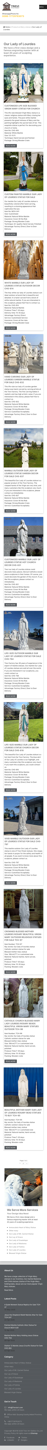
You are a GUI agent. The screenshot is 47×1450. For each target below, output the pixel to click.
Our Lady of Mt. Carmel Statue (21, 1234)
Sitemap (34, 1433)
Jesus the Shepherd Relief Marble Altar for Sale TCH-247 (23, 1316)
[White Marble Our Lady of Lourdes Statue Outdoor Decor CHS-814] (23, 260)
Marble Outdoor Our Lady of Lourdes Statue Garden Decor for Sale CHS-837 (21, 473)
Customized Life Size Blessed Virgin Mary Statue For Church (22, 107)
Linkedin (10, 1440)
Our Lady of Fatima (16, 1247)
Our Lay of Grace (16, 1237)
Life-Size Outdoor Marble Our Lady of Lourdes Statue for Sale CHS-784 (22, 656)
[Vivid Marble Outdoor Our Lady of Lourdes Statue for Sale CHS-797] (23, 816)
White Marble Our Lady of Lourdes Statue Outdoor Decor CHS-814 (22, 286)
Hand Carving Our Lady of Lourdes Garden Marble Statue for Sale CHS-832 (21, 379)
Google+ (24, 1440)
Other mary (13, 1231)
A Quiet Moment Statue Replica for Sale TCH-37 (22, 1306)
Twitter (24, 1438)
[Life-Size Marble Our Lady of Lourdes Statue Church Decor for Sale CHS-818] (23, 722)
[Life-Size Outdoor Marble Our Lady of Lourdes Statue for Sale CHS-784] (23, 630)
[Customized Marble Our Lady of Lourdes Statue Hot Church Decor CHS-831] (23, 536)
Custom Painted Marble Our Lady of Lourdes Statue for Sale (23, 195)
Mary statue (25, 27)
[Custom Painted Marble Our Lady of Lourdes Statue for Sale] (23, 171)
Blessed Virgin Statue (17, 1253)
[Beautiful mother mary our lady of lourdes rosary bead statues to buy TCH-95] (23, 1087)
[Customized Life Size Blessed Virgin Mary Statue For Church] (23, 83)
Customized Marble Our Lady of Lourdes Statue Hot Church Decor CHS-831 (22, 562)
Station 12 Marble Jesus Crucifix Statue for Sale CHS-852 (23, 1347)
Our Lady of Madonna (17, 1244)
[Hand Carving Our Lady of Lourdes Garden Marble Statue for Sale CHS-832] (23, 354)
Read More (11, 146)
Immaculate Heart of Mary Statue (22, 1227)
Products (15, 27)
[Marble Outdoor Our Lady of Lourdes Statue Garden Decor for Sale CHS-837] (23, 448)
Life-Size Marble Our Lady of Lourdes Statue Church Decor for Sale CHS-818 (21, 747)
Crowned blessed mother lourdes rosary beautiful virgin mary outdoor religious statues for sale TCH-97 (22, 935)
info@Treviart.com (15, 1408)
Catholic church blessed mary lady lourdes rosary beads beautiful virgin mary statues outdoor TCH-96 (22, 1024)
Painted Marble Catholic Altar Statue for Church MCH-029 (20, 1326)
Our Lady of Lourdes (17, 1250)
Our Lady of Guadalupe (18, 1240)
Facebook (10, 1438)
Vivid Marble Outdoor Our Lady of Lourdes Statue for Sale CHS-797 (22, 841)
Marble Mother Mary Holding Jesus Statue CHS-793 (21, 1336)
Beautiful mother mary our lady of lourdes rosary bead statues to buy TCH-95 (23, 1113)
